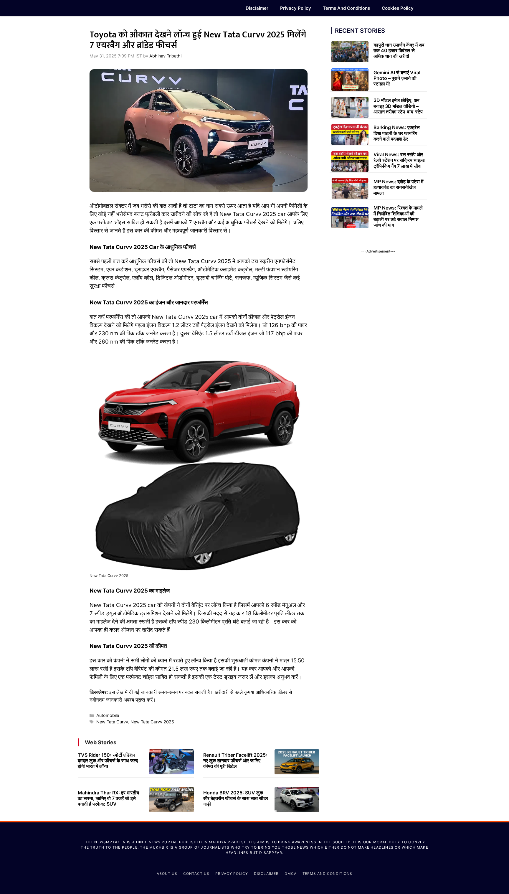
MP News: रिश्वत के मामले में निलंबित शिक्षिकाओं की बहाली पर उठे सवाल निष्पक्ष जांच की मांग (398, 216)
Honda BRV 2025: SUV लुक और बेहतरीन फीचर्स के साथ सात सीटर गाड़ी (235, 798)
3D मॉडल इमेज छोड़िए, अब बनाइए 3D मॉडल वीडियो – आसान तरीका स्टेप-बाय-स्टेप (398, 105)
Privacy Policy (295, 8)
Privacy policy (231, 873)
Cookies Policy (398, 8)
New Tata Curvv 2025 (152, 721)
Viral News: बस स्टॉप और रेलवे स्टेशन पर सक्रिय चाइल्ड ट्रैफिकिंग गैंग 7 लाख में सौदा (399, 160)
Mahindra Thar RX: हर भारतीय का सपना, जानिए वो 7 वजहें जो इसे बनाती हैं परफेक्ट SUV (108, 798)
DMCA (291, 873)
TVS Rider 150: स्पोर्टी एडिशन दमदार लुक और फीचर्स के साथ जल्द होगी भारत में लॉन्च (108, 760)
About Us (167, 873)
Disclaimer (257, 8)
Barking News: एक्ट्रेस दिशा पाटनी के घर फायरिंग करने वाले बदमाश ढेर (397, 132)
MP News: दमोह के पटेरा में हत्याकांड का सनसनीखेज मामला (398, 187)
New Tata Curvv (112, 721)
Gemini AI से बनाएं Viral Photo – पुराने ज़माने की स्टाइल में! (397, 78)
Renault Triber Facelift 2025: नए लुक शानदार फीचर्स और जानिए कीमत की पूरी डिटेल (235, 760)
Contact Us (196, 873)
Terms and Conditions (346, 8)
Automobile (107, 715)
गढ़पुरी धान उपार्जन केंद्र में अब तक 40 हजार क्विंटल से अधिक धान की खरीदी (399, 50)
